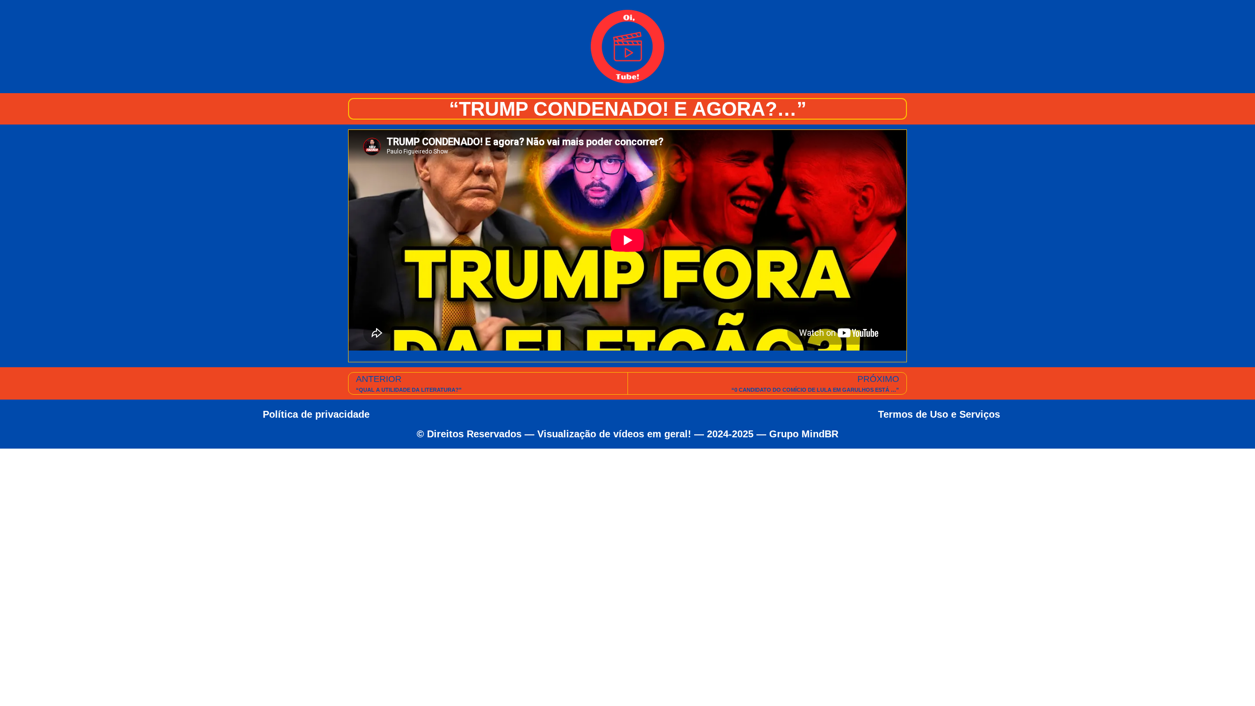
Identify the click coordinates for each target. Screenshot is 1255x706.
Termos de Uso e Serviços (939, 414)
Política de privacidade (316, 414)
